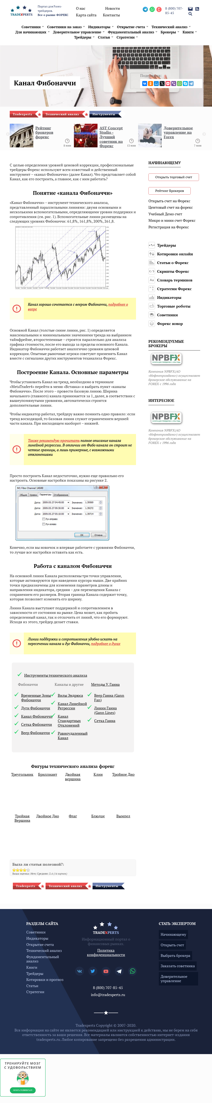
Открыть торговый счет (173, 177)
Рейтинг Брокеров (169, 190)
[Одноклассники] (150, 83)
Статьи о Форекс (173, 262)
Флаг (73, 816)
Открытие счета (131, 27)
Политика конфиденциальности (106, 952)
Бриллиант (47, 774)
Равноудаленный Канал (73, 735)
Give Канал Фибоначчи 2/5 (17, 869)
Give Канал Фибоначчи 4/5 (24, 869)
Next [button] (204, 134)
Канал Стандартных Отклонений (69, 721)
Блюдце (98, 816)
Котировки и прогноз (45, 979)
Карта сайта (86, 14)
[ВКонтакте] (144, 83)
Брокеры (168, 32)
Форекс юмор (170, 323)
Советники (31, 27)
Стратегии (126, 37)
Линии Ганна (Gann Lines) (105, 710)
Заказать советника (178, 965)
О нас (80, 8)
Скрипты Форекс (173, 271)
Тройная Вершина (22, 818)
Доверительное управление (77, 32)
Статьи (104, 37)
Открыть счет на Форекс (169, 200)
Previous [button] (8, 134)
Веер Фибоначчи (35, 733)
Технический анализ (169, 27)
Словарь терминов (174, 280)
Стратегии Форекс (174, 288)
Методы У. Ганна (105, 684)
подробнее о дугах (105, 643)
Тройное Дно (123, 774)
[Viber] (173, 83)
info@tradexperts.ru (108, 994)
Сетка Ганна (104, 721)
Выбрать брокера (175, 955)
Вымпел (123, 816)
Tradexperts (22, 114)
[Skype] (185, 83)
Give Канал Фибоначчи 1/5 (14, 869)
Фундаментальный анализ (131, 32)
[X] (162, 83)
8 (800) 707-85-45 (174, 10)
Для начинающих (30, 32)
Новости (112, 8)
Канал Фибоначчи (36, 716)
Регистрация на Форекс (168, 226)
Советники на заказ (64, 27)
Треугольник (22, 774)
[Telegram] (191, 83)
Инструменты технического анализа (55, 675)
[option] (42, 137)
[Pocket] (167, 83)
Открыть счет (172, 944)
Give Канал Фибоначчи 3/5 (21, 869)
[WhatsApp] (179, 83)
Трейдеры (82, 37)
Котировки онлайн (175, 253)
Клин (98, 774)
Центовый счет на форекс (170, 207)
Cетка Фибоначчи (36, 724)
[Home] (21, 10)
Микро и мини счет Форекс (171, 220)
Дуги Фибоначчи (35, 708)
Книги (188, 32)
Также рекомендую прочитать (54, 440)
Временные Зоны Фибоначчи (36, 697)
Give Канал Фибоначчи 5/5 (28, 869)
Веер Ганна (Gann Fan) (109, 697)
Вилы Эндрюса (70, 695)
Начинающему (173, 934)
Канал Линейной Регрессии (72, 706)
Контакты (111, 14)
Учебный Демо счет (165, 213)
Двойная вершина (73, 776)
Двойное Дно (47, 816)
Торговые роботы (173, 306)
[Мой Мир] (156, 83)
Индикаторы (99, 27)
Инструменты (104, 114)
